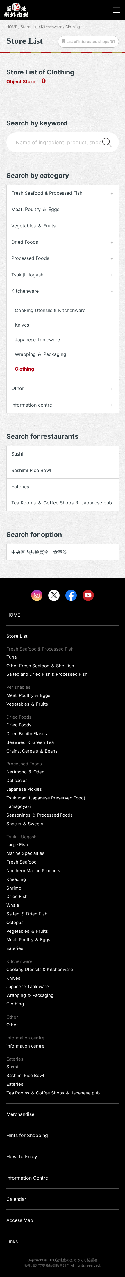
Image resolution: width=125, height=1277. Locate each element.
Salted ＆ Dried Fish (26, 914)
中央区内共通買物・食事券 (39, 552)
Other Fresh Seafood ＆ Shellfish (40, 665)
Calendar (16, 1199)
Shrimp (13, 888)
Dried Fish (17, 896)
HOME (11, 27)
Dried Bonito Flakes (26, 733)
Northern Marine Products (33, 870)
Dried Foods (18, 725)
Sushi (17, 454)
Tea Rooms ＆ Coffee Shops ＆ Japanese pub (61, 503)
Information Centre (27, 1178)
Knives (22, 325)
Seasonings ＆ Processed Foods (39, 815)
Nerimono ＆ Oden (25, 772)
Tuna (11, 657)
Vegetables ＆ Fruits (33, 226)
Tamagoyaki (18, 806)
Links (12, 1241)
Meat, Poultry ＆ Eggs (35, 209)
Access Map (19, 1220)
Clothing (24, 369)
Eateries (20, 486)
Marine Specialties (25, 853)
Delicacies (17, 780)
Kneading (16, 879)
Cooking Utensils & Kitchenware (50, 310)
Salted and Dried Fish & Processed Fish (47, 674)
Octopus (15, 922)
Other (12, 1025)
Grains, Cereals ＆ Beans (32, 751)
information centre (25, 1046)
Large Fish (17, 844)
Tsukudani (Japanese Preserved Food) (45, 798)
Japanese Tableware (37, 340)
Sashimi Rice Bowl (31, 470)
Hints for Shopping (27, 1135)
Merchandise (20, 1114)
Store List (29, 27)
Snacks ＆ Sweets (24, 823)
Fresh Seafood (21, 862)
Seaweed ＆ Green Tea (30, 742)
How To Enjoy (21, 1156)
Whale (12, 905)
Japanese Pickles (24, 789)
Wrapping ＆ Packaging (40, 354)
